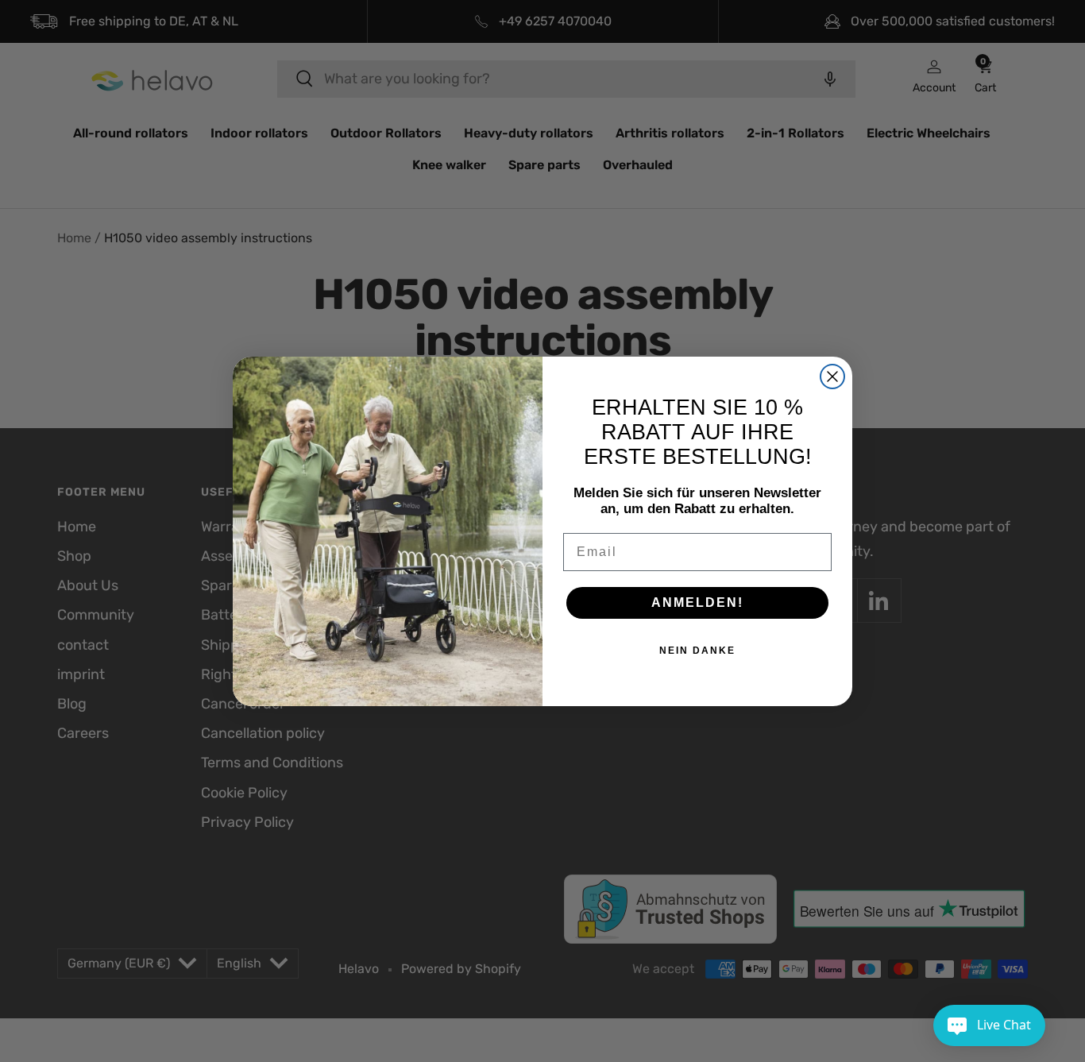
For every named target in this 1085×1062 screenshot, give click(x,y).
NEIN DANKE (697, 650)
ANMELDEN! (697, 602)
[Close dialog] (832, 376)
